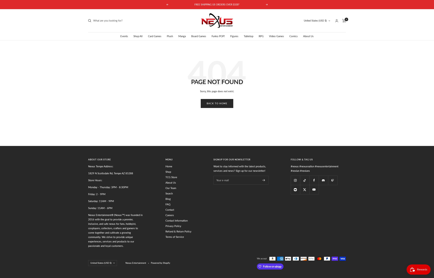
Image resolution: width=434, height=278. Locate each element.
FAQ (167, 204)
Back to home (217, 103)
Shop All (138, 36)
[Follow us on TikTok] (304, 180)
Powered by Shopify (160, 263)
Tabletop (248, 36)
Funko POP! (218, 36)
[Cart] (344, 20)
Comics (293, 36)
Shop (168, 171)
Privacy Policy (173, 225)
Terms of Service (174, 236)
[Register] (263, 180)
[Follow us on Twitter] (304, 189)
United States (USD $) (315, 20)
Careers (169, 215)
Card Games (154, 36)
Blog (168, 198)
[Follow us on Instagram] (295, 180)
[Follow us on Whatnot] (295, 189)
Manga (182, 36)
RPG (261, 36)
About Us (308, 36)
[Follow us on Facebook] (314, 180)
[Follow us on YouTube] (314, 189)
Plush (170, 36)
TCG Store (171, 177)
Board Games (198, 36)
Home (168, 166)
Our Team (170, 188)
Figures (234, 36)
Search (169, 193)
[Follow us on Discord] (323, 180)
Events (124, 36)
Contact (169, 209)
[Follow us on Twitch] (332, 180)
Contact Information (176, 220)
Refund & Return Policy (178, 231)
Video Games (276, 36)
